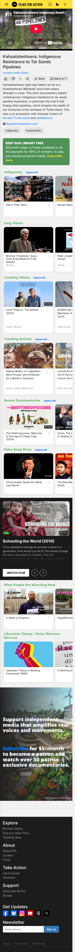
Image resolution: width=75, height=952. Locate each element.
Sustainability (33, 130)
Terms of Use (21, 943)
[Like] (5, 78)
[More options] (49, 205)
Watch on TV (61, 78)
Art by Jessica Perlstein (57, 798)
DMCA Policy (38, 943)
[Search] (50, 4)
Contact (8, 855)
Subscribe (15, 748)
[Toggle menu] (6, 4)
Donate (7, 895)
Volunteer (9, 877)
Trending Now (12, 837)
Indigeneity (12, 130)
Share (41, 78)
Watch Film (16, 573)
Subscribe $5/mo (14, 891)
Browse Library (13, 828)
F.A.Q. (6, 859)
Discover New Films (16, 833)
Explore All (32, 172)
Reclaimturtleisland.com (22, 124)
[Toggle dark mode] (57, 4)
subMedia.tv (44, 118)
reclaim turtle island (15, 72)
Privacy (6, 943)
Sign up (51, 929)
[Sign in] (64, 4)
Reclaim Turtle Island (16, 118)
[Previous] (34, 572)
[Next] (43, 572)
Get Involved (11, 873)
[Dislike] (13, 78)
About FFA (9, 851)
